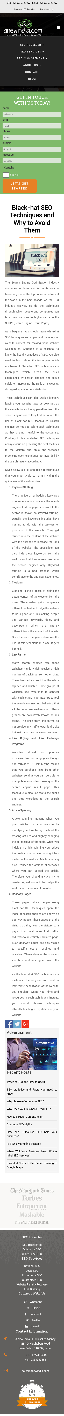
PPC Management (31, 58)
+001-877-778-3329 (20, 3)
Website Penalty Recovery (32, 1284)
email (6, 119)
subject (7, 143)
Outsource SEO (32, 1249)
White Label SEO (32, 1254)
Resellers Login (47, 9)
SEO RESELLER (31, 44)
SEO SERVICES (31, 51)
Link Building (32, 1289)
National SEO (32, 1266)
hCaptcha (8, 167)
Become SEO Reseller (24, 9)
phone (6, 131)
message (8, 154)
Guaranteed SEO (32, 1280)
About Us (31, 65)
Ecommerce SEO (32, 1275)
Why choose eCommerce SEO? (25, 1101)
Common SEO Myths (19, 1124)
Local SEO (32, 1270)
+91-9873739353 (35, 1359)
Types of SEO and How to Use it (26, 1082)
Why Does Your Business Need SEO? (29, 1109)
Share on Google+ (25, 1024)
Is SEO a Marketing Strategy (24, 1143)
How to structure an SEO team (25, 1116)
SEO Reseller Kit (32, 1244)
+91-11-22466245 (35, 1355)
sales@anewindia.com (35, 1371)
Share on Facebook (9, 1024)
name (6, 108)
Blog (32, 78)
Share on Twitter (17, 1024)
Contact (32, 72)
